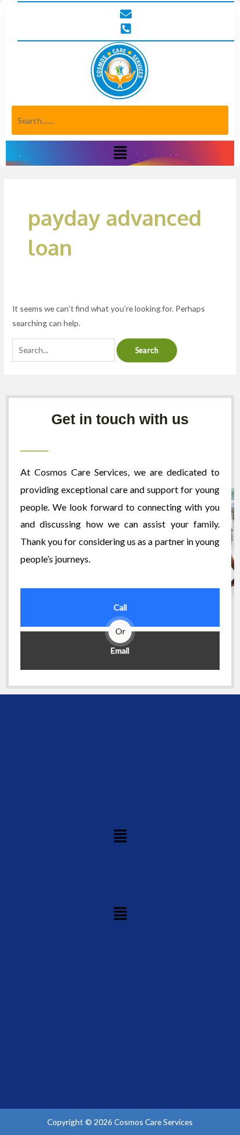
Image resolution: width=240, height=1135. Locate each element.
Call (120, 607)
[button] (120, 153)
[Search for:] (64, 350)
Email (120, 650)
